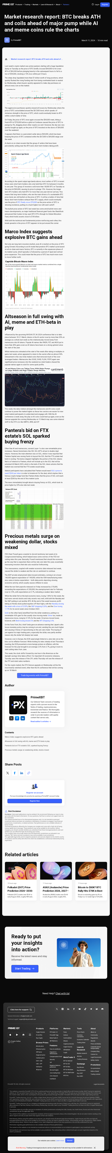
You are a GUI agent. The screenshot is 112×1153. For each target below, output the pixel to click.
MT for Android (67, 1061)
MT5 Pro (65, 1075)
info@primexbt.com (26, 1016)
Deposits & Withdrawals (53, 1052)
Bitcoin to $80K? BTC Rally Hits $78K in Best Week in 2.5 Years (90, 891)
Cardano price (40, 1058)
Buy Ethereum (81, 1070)
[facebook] (68, 1009)
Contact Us (94, 1054)
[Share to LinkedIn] (21, 773)
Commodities (67, 1038)
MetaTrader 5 (54, 1038)
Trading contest (95, 1074)
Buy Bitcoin (80, 1067)
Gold (6, 613)
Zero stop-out (54, 1076)
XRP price (39, 1052)
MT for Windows (68, 1069)
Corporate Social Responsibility (96, 1047)
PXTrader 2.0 (54, 1032)
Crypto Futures (40, 1032)
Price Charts (80, 1032)
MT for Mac (66, 1066)
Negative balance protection (55, 1066)
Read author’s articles (40, 721)
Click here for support (19, 1010)
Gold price (39, 1066)
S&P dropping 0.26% (39, 606)
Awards (93, 1041)
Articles (79, 1056)
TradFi (65, 1052)
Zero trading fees (55, 1073)
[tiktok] (85, 1009)
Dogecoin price (40, 1055)
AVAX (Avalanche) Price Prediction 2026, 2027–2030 (56, 891)
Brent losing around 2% (24, 621)
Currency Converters (80, 1035)
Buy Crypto (39, 1038)
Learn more (60, 1140)
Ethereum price (40, 1049)
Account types (54, 1070)
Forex (65, 1032)
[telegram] (91, 1009)
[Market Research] (6, 59)
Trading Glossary (82, 1059)
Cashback (53, 1079)
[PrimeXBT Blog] (20, 1028)
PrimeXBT (17, 40)
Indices (65, 1035)
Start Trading (22, 968)
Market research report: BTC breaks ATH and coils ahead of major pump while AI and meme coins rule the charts (37, 59)
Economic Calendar (83, 1039)
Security (52, 1059)
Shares (65, 1041)
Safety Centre (95, 1060)
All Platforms (54, 1041)
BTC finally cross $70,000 (27, 202)
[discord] (102, 1009)
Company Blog (95, 1051)
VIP (51, 1062)
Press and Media (96, 1044)
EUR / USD (39, 1061)
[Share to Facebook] (15, 773)
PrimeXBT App (54, 1035)
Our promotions (95, 1068)
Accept (69, 1140)
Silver (50, 615)
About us (93, 1032)
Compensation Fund (56, 1056)
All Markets (66, 1050)
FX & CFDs (39, 1035)
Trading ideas (81, 1042)
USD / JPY (39, 1064)
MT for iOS (66, 1064)
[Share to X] (7, 773)
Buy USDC (80, 1076)
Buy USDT (80, 1073)
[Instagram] (63, 1009)
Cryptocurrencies (68, 1044)
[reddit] (97, 1009)
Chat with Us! (63, 993)
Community (94, 1035)
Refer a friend (95, 1071)
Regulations (94, 1038)
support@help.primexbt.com (27, 1019)
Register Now (35, 801)
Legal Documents (96, 1057)
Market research (82, 1053)
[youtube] (80, 1009)
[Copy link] (29, 773)
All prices (39, 1069)
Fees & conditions (55, 1049)
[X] (57, 1009)
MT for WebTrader (68, 1072)
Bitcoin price (40, 1046)
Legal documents (99, 1084)
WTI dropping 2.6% (47, 621)
